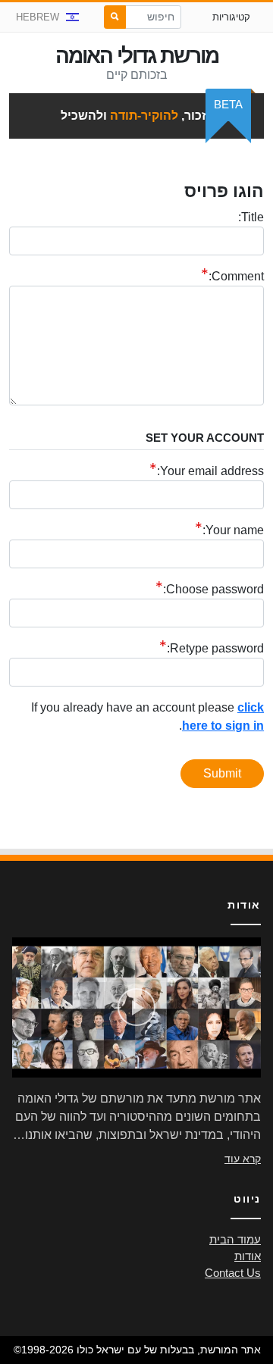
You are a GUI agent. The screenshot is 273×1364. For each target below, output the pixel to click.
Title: (251, 217)
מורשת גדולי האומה (136, 55)
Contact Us (233, 1273)
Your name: (233, 530)
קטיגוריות (231, 17)
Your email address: (210, 471)
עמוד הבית (235, 1240)
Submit (222, 773)
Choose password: (213, 589)
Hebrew (37, 17)
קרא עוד (242, 1159)
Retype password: (215, 648)
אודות (247, 1256)
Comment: (236, 276)
